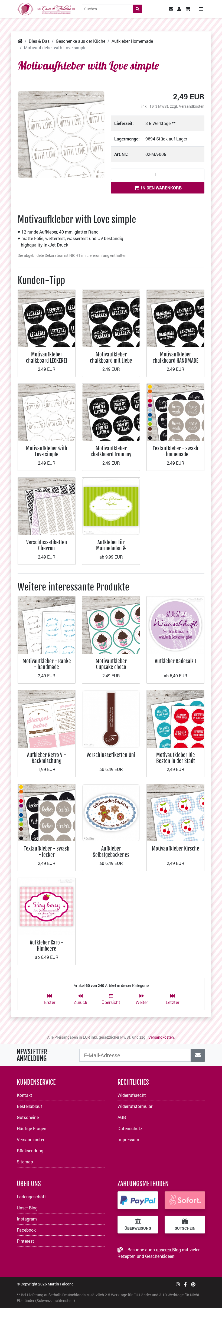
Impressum (128, 1139)
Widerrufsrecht (131, 1095)
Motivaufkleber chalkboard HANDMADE (175, 357)
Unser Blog (27, 1207)
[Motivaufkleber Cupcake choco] (111, 624)
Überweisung (138, 1228)
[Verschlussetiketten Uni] (111, 718)
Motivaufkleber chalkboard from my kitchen (111, 454)
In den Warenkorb (161, 188)
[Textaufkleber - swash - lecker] (46, 812)
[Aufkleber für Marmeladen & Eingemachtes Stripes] (111, 505)
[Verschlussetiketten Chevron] (46, 505)
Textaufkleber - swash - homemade (175, 451)
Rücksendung (30, 1150)
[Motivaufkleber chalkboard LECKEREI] (46, 318)
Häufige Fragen (31, 1128)
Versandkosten (191, 106)
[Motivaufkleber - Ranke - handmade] (46, 624)
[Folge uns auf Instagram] (178, 1284)
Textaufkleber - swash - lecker (47, 851)
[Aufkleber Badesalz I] (175, 624)
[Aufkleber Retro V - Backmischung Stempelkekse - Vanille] (46, 718)
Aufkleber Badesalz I (175, 661)
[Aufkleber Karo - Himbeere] (46, 906)
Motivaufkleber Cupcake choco (111, 664)
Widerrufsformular (134, 1106)
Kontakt (24, 1095)
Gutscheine (28, 1117)
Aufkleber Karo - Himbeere (46, 945)
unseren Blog (168, 1249)
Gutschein (185, 1228)
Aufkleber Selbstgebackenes (111, 851)
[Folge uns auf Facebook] (185, 1284)
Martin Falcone (60, 1284)
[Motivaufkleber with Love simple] (61, 134)
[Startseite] (20, 41)
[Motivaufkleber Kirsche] (175, 812)
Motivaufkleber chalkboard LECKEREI (46, 357)
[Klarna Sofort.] (185, 1200)
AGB (121, 1117)
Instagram (27, 1219)
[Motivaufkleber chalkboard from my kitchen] (111, 412)
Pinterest (25, 1241)
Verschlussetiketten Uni (111, 755)
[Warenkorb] (187, 9)
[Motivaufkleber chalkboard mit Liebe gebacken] (111, 318)
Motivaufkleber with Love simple (46, 451)
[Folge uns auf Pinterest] (193, 1284)
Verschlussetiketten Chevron (46, 545)
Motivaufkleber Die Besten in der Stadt (175, 758)
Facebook (26, 1230)
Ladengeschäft (31, 1196)
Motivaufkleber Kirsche (175, 848)
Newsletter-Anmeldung (33, 1055)
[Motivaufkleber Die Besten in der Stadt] (175, 718)
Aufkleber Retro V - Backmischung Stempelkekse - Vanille (46, 761)
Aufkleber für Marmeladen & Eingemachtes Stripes (111, 548)
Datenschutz (129, 1128)
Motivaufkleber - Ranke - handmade (46, 664)
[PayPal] (138, 1200)
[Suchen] (137, 9)
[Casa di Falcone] (46, 8)
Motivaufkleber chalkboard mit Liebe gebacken (111, 360)
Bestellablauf (29, 1106)
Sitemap (25, 1161)
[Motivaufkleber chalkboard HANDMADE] (175, 318)
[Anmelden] (198, 1055)
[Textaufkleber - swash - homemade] (175, 412)
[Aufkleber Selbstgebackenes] (111, 812)
